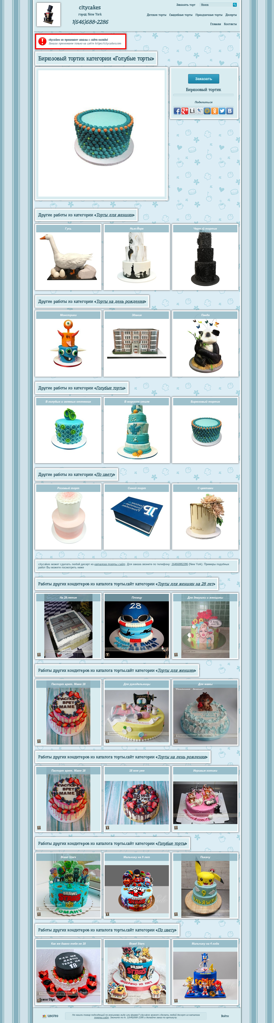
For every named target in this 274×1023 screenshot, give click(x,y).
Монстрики (68, 315)
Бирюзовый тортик (205, 401)
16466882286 (179, 564)
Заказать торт (185, 4)
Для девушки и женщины (205, 597)
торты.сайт (101, 1017)
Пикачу (205, 857)
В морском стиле (136, 401)
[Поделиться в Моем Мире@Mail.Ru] (207, 111)
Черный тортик (205, 228)
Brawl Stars (68, 857)
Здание (137, 315)
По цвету (104, 474)
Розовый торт (68, 488)
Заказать (203, 79)
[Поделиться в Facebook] (177, 111)
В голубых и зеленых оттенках (68, 401)
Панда (205, 315)
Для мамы (205, 684)
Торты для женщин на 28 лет (185, 583)
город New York (90, 14)
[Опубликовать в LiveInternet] (192, 111)
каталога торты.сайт (109, 564)
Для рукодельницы (137, 684)
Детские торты (156, 14)
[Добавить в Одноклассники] (214, 111)
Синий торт (137, 488)
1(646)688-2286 (90, 22)
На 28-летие (68, 597)
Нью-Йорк (137, 228)
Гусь (68, 228)
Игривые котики (205, 770)
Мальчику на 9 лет (137, 857)
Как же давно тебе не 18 (68, 943)
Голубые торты (110, 387)
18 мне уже (136, 770)
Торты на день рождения (120, 301)
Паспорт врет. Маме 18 (68, 684)
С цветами (205, 488)
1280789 (52, 1016)
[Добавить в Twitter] (222, 111)
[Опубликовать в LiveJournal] (199, 111)
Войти (225, 1016)
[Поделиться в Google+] (184, 111)
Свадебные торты (180, 14)
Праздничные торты (208, 14)
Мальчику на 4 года (205, 943)
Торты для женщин (114, 214)
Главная (215, 24)
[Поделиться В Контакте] (229, 111)
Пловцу (137, 597)
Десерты (231, 14)
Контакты (230, 24)
